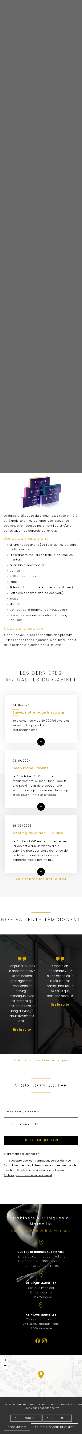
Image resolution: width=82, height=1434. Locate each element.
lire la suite (22, 1029)
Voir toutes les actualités (41, 879)
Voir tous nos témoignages (41, 1060)
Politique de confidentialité (54, 1427)
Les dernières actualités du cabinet (40, 676)
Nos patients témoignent (41, 919)
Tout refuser (58, 1418)
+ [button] (5, 1359)
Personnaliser (17, 1427)
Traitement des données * (21, 1154)
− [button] (5, 1365)
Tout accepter (27, 1418)
